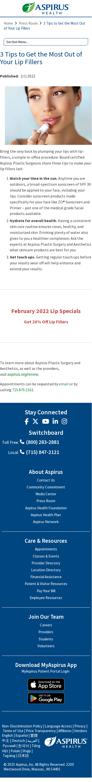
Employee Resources (46, 597)
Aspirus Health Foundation (46, 508)
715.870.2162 (22, 389)
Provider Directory (46, 563)
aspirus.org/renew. (23, 374)
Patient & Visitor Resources (46, 583)
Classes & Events (46, 556)
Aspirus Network (46, 521)
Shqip (26, 751)
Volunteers (46, 646)
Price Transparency (41, 730)
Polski (15, 751)
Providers (45, 632)
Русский (9, 745)
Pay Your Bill (46, 590)
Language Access (59, 726)
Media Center (45, 494)
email (64, 383)
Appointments (46, 549)
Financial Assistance (46, 576)
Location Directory (46, 570)
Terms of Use (13, 730)
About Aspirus (46, 472)
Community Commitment (46, 487)
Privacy (80, 726)
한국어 (23, 745)
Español (21, 735)
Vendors (80, 730)
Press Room (28, 23)
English (7, 735)
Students (46, 639)
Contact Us (46, 480)
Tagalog (9, 755)
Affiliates (65, 730)
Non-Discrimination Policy (22, 726)
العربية (32, 740)
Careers (46, 625)
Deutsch (18, 740)
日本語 (23, 755)
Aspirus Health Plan (46, 514)
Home (8, 23)
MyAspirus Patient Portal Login (45, 672)
